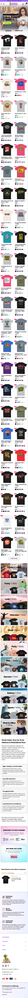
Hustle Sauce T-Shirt (20, 113)
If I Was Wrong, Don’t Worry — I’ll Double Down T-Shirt (7, 311)
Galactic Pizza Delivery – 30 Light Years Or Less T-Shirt (6, 355)
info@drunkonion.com (7, 972)
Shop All (7, 23)
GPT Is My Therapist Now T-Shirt (6, 288)
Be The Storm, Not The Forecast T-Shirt (7, 419)
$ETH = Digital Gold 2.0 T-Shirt (6, 507)
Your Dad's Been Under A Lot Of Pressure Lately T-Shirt (6, 49)
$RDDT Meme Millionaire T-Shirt (6, 550)
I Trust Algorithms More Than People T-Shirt (6, 136)
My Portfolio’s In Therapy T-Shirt (6, 92)
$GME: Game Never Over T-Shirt (6, 485)
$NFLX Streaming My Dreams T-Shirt (20, 376)
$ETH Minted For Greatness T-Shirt (20, 528)
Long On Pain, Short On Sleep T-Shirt (20, 245)
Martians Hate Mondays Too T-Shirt (21, 354)
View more (14, 558)
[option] (14, 23)
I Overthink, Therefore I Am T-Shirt (19, 289)
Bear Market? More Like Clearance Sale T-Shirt (7, 158)
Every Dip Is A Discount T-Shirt (19, 179)
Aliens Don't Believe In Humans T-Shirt (6, 332)
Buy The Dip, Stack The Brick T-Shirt (7, 201)
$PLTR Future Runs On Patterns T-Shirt (20, 419)
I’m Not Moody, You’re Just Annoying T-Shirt (21, 551)
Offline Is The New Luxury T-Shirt (19, 267)
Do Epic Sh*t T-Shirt (6, 397)
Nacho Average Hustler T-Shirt (19, 136)
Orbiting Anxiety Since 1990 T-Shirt (20, 310)
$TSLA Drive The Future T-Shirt (19, 441)
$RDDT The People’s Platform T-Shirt (6, 441)
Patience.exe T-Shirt (20, 91)
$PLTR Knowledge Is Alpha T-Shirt (6, 528)
